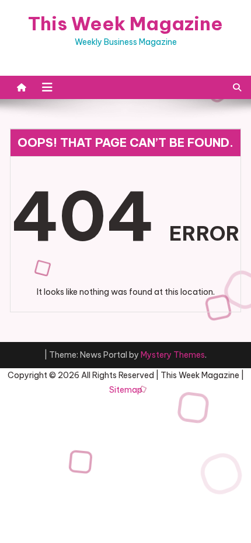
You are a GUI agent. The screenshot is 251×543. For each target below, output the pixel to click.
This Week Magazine (125, 23)
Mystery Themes (173, 355)
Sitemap (125, 390)
